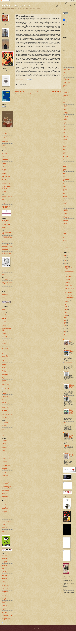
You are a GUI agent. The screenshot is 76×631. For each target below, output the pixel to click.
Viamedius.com (4, 511)
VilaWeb (3, 450)
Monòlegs (64, 186)
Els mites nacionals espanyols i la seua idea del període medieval (71, 435)
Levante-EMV (65, 169)
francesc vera (4, 569)
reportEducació (4, 227)
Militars (64, 180)
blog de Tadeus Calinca (68, 383)
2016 (65, 320)
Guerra (64, 150)
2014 (65, 323)
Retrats (64, 219)
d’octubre (66, 301)
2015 (65, 322)
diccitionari (3, 274)
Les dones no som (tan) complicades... (5, 405)
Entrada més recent (19, 91)
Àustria (64, 76)
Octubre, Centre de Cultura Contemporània (6, 207)
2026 (65, 254)
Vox (63, 246)
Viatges (64, 243)
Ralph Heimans (4, 182)
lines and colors (4, 169)
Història (64, 152)
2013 (65, 325)
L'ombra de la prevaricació (69, 273)
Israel (64, 162)
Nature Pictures (4, 599)
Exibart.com (4, 163)
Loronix (3, 429)
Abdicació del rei (65, 66)
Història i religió (65, 153)
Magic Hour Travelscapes (6, 592)
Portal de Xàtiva (4, 444)
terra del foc (4, 528)
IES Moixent (4, 308)
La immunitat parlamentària (69, 271)
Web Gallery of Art (5, 188)
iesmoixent (3, 309)
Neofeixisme (65, 192)
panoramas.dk (4, 602)
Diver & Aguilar (4, 561)
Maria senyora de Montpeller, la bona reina (71, 373)
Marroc (64, 177)
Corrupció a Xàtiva (66, 98)
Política (40, 81)
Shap (3, 435)
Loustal (3, 330)
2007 (65, 334)
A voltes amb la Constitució (69, 288)
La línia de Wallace (67, 350)
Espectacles (65, 125)
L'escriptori (3, 370)
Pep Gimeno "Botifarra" (5, 433)
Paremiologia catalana (5, 489)
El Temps (3, 441)
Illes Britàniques (65, 156)
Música (64, 187)
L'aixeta (3, 525)
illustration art (4, 325)
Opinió (37, 81)
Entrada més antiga (56, 91)
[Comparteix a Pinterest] (31, 79)
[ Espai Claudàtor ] (67, 339)
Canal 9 (64, 83)
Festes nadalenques (66, 135)
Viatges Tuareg (4, 512)
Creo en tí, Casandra (5, 221)
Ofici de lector (4, 377)
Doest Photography (5, 562)
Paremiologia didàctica (5, 490)
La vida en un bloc (5, 468)
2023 (65, 258)
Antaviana (3, 360)
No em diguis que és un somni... (7, 408)
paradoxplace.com (5, 177)
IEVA (3, 202)
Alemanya (64, 68)
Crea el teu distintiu (65, 21)
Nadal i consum (67, 279)
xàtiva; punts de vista (16, 5)
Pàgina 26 (3, 446)
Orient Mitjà (65, 196)
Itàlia (64, 163)
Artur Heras (4, 160)
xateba (3, 531)
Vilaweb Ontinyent (5, 451)
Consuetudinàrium (5, 483)
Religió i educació (66, 217)
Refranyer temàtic (5, 496)
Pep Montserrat (4, 336)
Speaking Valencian (5, 252)
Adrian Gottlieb (4, 153)
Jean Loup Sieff (4, 584)
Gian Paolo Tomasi (5, 574)
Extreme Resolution (5, 564)
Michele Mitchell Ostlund (6, 176)
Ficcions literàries (66, 136)
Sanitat (64, 226)
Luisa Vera (3, 332)
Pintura (3, 180)
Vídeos (64, 244)
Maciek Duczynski (5, 591)
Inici (38, 91)
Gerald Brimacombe (5, 508)
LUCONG (3, 170)
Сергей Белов (4, 619)
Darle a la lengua (4, 223)
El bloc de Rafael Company (6, 459)
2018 (65, 317)
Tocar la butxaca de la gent (69, 295)
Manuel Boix (4, 173)
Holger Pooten (4, 579)
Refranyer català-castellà (6, 494)
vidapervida (66, 371)
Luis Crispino (4, 589)
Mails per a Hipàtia (5, 407)
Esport (64, 126)
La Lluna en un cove (5, 373)
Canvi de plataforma (70, 397)
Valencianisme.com (5, 475)
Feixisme (64, 133)
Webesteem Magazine (5, 190)
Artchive (3, 157)
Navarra (64, 190)
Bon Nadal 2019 (67, 277)
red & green (4, 144)
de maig (66, 309)
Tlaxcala (3, 145)
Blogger (45, 628)
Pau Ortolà (3, 432)
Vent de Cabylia (4, 417)
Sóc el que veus (4, 527)
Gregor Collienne (4, 575)
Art (63, 75)
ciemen (3, 199)
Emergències (65, 119)
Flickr (3, 568)
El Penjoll (3, 524)
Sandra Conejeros (5, 339)
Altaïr (3, 502)
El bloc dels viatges (5, 505)
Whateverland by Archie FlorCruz (7, 615)
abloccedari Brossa (5, 356)
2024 (65, 257)
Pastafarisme (4, 297)
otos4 (3, 378)
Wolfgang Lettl (4, 191)
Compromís (65, 93)
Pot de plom (4, 298)
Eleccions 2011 (65, 110)
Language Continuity (5, 141)
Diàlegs (64, 103)
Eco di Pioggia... (4, 133)
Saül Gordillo (4, 472)
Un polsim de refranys (5, 497)
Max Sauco (4, 595)
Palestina (64, 199)
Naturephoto (4, 601)
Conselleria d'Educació (5, 220)
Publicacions (65, 213)
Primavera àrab (65, 212)
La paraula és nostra (5, 374)
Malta (64, 176)
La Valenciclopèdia (5, 294)
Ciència (64, 88)
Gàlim (3, 399)
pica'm (3, 471)
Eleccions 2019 (65, 113)
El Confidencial (4, 440)
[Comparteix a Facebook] (30, 79)
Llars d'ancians (65, 172)
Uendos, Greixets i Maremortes (7, 414)
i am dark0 (3, 137)
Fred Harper (4, 321)
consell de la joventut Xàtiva (6, 521)
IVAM (3, 166)
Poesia (64, 206)
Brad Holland (4, 162)
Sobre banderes (65, 227)
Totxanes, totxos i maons (6, 411)
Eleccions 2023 (65, 115)
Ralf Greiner (4, 609)
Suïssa (64, 230)
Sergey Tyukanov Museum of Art (7, 183)
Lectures (64, 167)
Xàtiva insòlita (65, 247)
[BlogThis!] (28, 79)
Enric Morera (4, 464)
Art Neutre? (4, 156)
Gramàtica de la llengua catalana (7, 246)
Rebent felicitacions (68, 274)
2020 (65, 263)
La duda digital (4, 402)
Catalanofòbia (27, 81)
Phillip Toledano (4, 605)
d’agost (66, 304)
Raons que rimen (4, 493)
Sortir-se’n (65, 446)
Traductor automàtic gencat (6, 253)
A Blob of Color (4, 152)
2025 (65, 255)
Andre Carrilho (4, 314)
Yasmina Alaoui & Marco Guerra (7, 618)
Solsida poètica (70, 341)
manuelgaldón (4, 333)
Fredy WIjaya (4, 571)
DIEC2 (3, 241)
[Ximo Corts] (64, 20)
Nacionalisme (65, 189)
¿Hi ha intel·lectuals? (68, 276)
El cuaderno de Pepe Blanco (6, 462)
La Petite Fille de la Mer (6, 403)
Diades (64, 102)
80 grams (3, 353)
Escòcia (64, 123)
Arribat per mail (65, 73)
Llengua (64, 173)
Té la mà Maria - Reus (5, 413)
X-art (2, 530)
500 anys (66, 287)
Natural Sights (4, 598)
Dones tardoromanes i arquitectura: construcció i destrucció (71, 386)
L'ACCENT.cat (4, 443)
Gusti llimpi (3, 322)
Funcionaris (65, 145)
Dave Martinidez (4, 558)
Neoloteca (3, 250)
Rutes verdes (65, 223)
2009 (65, 331)
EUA (64, 130)
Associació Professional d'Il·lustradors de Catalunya (6, 316)
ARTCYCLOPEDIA (5, 159)
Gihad (64, 149)
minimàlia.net (4, 271)
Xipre (64, 249)
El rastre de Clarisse (5, 396)
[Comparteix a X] (29, 79)
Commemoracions (66, 92)
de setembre (67, 303)
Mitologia (64, 182)
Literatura (64, 170)
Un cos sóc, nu (4, 385)
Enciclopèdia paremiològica (6, 486)
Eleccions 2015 (65, 112)
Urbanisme (64, 239)
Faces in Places (4, 565)
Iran (63, 159)
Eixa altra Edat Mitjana (5, 279)
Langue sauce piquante (5, 142)
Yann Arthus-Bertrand (5, 616)
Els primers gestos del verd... (6, 363)
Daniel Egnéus (4, 318)
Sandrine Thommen (5, 340)
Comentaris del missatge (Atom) (25, 93)
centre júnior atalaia (5, 520)
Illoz (2, 324)
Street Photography (66, 229)
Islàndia (64, 160)
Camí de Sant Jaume (66, 82)
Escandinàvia (65, 122)
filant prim (3, 367)
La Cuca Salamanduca (5, 205)
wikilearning (4, 147)
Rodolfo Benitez (4, 612)
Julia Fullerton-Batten (5, 585)
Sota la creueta (4, 410)
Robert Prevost (65, 220)
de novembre (67, 300)
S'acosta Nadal (67, 282)
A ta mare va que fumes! (6, 355)
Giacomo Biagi (4, 572)
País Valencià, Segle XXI (6, 469)
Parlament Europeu (5, 348)
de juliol (66, 306)
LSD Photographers (5, 588)
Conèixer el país (65, 95)
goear (3, 426)
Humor (64, 155)
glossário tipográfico (5, 136)
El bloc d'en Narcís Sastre (6, 395)
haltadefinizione (4, 578)
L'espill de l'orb (4, 371)
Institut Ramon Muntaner (6, 203)
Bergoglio (64, 78)
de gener (66, 315)
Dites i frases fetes (5, 484)
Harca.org (3, 281)
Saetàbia (64, 224)
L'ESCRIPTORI (66, 445)
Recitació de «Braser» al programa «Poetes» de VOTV (68, 423)
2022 (65, 260)
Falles (64, 132)
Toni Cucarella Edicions (5, 384)
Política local (65, 209)
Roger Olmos (4, 337)
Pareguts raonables (66, 200)
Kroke (3, 428)
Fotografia (64, 140)
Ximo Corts (64, 18)
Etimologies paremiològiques (6, 487)
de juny (66, 307)
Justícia (34, 81)
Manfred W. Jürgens (5, 172)
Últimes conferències (68, 292)
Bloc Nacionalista (66, 79)
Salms (3, 381)
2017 (65, 319)
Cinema (64, 89)
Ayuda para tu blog (5, 234)
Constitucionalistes (68, 294)
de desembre (67, 266)
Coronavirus (65, 96)
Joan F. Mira (4, 368)
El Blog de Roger (4, 461)
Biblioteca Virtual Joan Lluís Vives (7, 236)
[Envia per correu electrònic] (27, 79)
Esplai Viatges (4, 507)
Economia (64, 106)
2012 (65, 326)
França (64, 142)
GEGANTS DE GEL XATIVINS (71, 455)
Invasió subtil (4, 400)
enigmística (4, 364)
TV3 (63, 236)
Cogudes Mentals (4, 273)
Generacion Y (4, 134)
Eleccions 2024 (65, 116)
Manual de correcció (5, 249)
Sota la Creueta (66, 453)
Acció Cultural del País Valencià (7, 196)
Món (63, 183)
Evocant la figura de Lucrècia (68, 290)
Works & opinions (5, 343)
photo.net (3, 606)
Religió (64, 216)
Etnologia (64, 129)
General (64, 146)
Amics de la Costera (66, 69)
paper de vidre (4, 380)
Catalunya (31, 81)
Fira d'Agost (65, 139)
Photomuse (4, 608)
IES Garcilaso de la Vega (6, 224)
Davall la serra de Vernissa (6, 458)
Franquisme (65, 143)
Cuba (64, 99)
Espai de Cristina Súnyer (6, 465)
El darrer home (4, 361)
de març (66, 312)
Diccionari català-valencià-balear (7, 237)
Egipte (64, 108)
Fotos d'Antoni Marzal (68, 285)
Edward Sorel (4, 319)
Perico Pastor (4, 179)
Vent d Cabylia (66, 432)
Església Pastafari (5, 293)
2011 (65, 328)
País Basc (64, 197)
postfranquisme (65, 210)
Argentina (64, 72)
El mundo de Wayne (5, 422)
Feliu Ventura (4, 425)
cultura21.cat (4, 200)
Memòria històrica (66, 179)
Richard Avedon (4, 611)
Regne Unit (65, 214)
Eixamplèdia (4, 242)
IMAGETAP (4, 581)
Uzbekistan (65, 240)
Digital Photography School (6, 559)
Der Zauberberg (4, 393)
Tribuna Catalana (4, 447)
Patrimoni (64, 203)
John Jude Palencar (5, 167)
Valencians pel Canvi (5, 476)
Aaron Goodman (4, 555)
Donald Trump (65, 105)
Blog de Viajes (4, 504)
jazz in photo (4, 582)
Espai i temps (71, 351)
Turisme (64, 233)
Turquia (64, 234)
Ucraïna (64, 237)
